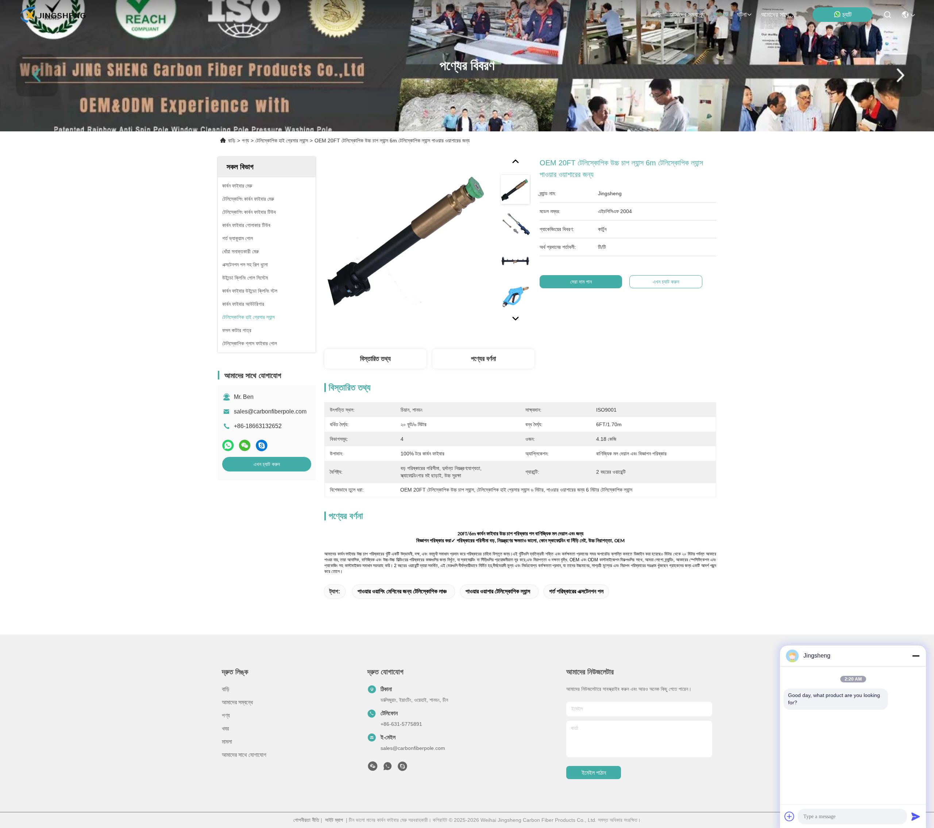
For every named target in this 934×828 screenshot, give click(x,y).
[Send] (916, 816)
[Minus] (915, 655)
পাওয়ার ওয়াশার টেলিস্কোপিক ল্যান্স (498, 591)
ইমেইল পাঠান (594, 773)
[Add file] (789, 816)
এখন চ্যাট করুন (267, 464)
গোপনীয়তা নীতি (306, 820)
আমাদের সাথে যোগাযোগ (778, 14)
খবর (225, 728)
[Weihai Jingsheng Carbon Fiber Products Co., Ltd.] (52, 14)
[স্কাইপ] (261, 445)
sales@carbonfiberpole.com (270, 411)
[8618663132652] (387, 768)
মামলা (227, 742)
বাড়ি (656, 14)
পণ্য (717, 14)
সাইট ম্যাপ (334, 820)
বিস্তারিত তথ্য (375, 358)
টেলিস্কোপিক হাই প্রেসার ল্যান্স (281, 140)
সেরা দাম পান (581, 281)
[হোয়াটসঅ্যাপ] (228, 445)
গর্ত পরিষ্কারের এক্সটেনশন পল (576, 591)
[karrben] (402, 768)
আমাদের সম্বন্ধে (687, 14)
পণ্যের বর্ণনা (483, 358)
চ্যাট (847, 14)
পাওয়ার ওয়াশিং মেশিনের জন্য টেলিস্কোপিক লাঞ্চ (402, 591)
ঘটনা (741, 14)
